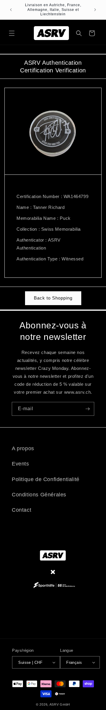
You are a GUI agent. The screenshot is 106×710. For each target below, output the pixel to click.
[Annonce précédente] (10, 9)
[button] (11, 33)
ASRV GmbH (59, 704)
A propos (23, 448)
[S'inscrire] (87, 409)
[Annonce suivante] (95, 9)
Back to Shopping (53, 297)
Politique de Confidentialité (46, 479)
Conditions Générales (39, 495)
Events (20, 464)
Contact (21, 510)
